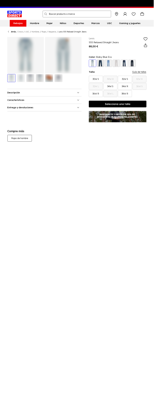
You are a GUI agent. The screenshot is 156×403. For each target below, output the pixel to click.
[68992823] (100, 63)
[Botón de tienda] (116, 14)
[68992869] (116, 63)
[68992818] (124, 63)
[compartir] (145, 45)
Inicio (20, 32)
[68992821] (132, 63)
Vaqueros (52, 32)
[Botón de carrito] (142, 14)
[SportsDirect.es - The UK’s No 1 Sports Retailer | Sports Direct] (14, 14)
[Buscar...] (46, 14)
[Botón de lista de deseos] (133, 14)
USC (27, 32)
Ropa (44, 32)
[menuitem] (18, 23)
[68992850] (92, 63)
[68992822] (108, 63)
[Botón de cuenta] (125, 14)
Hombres (35, 32)
